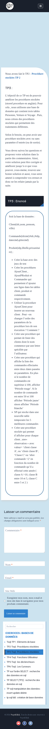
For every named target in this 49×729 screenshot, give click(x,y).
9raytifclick (15, 714)
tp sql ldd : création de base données (25, 697)
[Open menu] (40, 6)
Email (9, 577)
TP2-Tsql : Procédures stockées (23, 646)
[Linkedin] (31, 723)
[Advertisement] (24, 37)
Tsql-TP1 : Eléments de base (21, 642)
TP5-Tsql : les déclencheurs (21, 662)
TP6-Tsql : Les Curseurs (19, 666)
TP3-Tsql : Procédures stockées (23, 652)
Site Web (10, 591)
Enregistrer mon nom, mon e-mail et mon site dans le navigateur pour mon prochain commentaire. (25, 601)
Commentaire (13, 530)
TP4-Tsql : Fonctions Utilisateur (22, 657)
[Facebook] (24, 723)
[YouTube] (18, 723)
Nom (9, 564)
